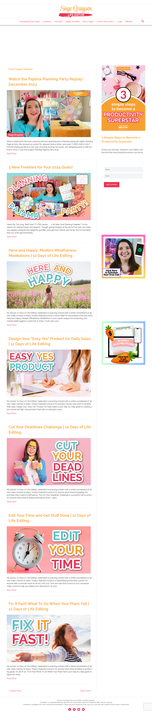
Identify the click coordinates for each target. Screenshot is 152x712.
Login (119, 21)
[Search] (142, 21)
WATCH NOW (111, 185)
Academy (47, 21)
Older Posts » (86, 691)
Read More (11, 153)
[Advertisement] (76, 42)
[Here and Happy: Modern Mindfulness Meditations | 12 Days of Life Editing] (49, 285)
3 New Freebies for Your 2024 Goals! (41, 167)
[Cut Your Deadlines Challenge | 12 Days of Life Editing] (49, 461)
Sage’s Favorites (73, 21)
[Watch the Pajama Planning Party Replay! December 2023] (49, 113)
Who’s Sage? (88, 21)
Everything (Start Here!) (30, 21)
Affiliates (128, 21)
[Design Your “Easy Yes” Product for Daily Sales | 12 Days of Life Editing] (49, 373)
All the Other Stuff (104, 21)
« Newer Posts (15, 691)
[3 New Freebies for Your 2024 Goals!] (49, 196)
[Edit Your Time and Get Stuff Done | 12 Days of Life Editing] (49, 550)
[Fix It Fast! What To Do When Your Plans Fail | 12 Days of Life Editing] (49, 638)
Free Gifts (58, 21)
